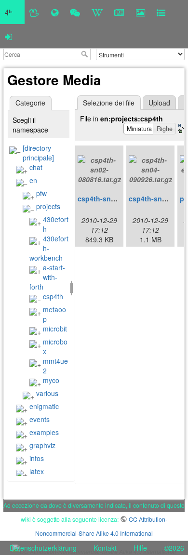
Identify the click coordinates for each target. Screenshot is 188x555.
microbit (55, 328)
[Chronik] (54, 12)
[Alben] (140, 12)
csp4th (53, 296)
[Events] (75, 12)
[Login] (8, 36)
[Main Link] (12, 12)
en (33, 180)
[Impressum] (161, 12)
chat (35, 167)
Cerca (85, 54)
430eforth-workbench (48, 248)
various (47, 393)
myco (51, 380)
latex (36, 471)
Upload (159, 102)
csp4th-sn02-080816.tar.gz (121, 198)
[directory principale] (38, 152)
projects (48, 206)
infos (36, 458)
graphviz (42, 445)
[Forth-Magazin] (119, 12)
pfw (41, 193)
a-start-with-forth (47, 277)
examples (44, 432)
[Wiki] (97, 12)
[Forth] (34, 12)
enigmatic (44, 406)
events (39, 419)
